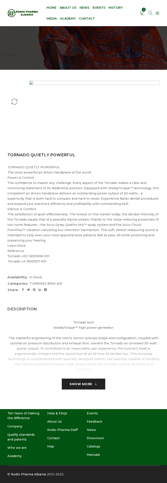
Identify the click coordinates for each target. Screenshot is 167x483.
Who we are (17, 448)
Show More (81, 384)
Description (22, 309)
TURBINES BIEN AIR (45, 284)
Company (14, 426)
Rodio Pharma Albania (28, 474)
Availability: (17, 277)
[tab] (22, 309)
